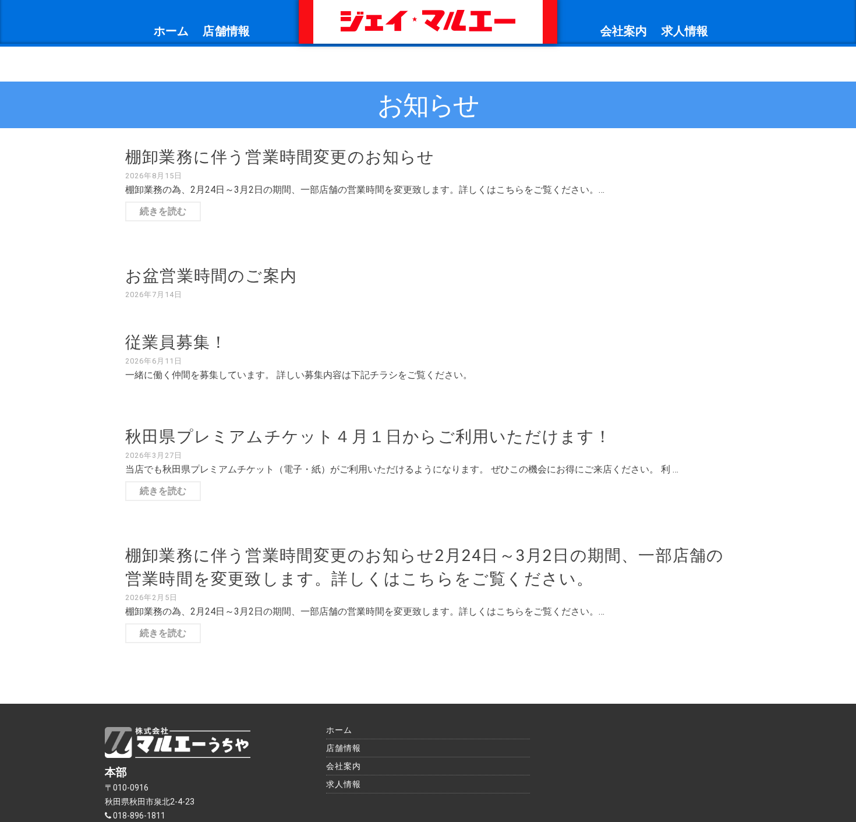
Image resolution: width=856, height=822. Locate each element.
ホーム (171, 31)
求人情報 (685, 31)
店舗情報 (226, 31)
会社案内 (624, 31)
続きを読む (163, 211)
